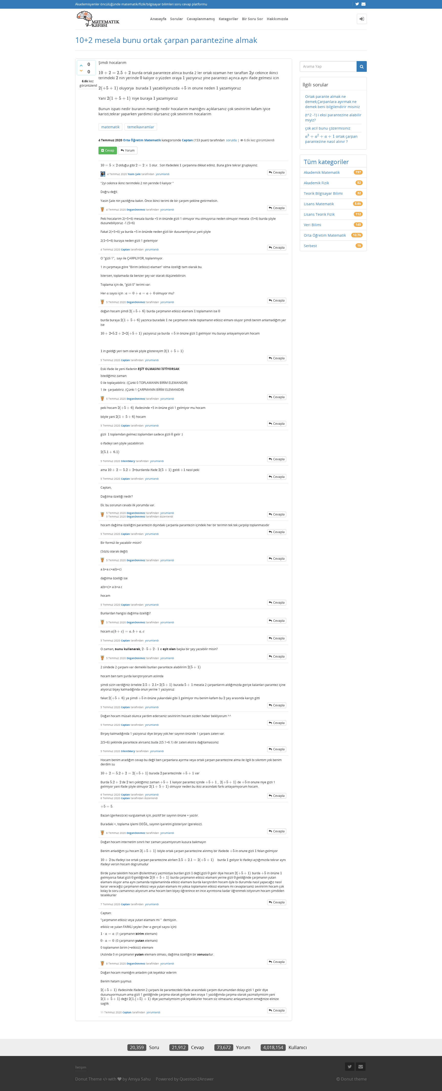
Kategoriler (228, 18)
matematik (110, 126)
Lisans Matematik (319, 203)
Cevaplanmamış (201, 18)
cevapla (279, 172)
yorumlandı (163, 174)
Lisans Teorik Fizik (319, 214)
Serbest (310, 245)
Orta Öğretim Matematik (142, 140)
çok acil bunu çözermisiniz (327, 128)
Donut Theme (88, 1079)
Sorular (176, 18)
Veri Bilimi (312, 224)
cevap (109, 150)
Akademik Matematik (322, 172)
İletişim (80, 1067)
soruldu (231, 140)
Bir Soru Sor (252, 18)
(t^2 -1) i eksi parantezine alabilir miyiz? (333, 117)
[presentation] (114, 72)
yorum (130, 150)
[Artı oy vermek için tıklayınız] (81, 65)
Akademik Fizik (316, 182)
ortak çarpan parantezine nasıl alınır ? (331, 139)
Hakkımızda (277, 18)
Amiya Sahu (139, 1079)
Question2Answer (197, 1079)
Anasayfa (158, 18)
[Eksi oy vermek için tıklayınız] (81, 70)
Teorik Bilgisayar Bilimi (323, 193)
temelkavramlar (140, 126)
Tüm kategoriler (326, 161)
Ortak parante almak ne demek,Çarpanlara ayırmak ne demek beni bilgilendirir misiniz (332, 101)
